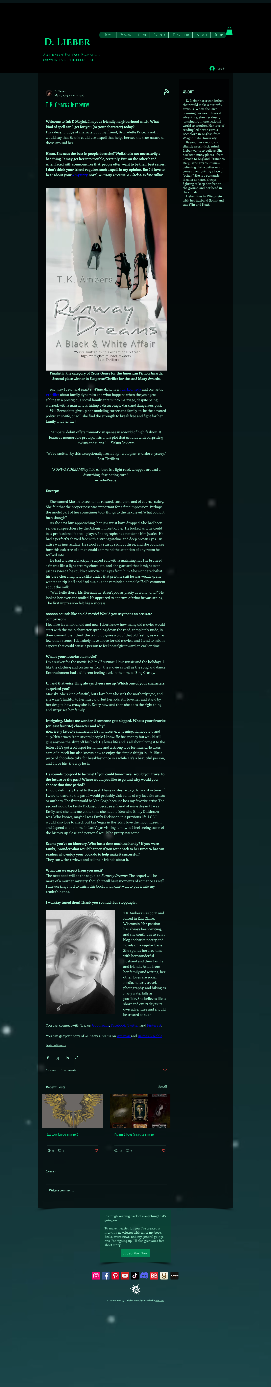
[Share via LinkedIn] (67, 1058)
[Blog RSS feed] (167, 91)
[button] (125, 35)
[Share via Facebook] (48, 1058)
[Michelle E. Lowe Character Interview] (140, 1111)
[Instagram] (96, 1276)
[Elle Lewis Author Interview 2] (72, 1111)
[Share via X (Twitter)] (57, 1058)
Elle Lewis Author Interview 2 (62, 1134)
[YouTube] (125, 1276)
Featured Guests (56, 1045)
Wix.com (160, 1300)
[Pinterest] (115, 1276)
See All (162, 1086)
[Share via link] (77, 1058)
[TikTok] (135, 1276)
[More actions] (164, 93)
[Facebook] (106, 1276)
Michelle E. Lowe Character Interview (134, 1134)
